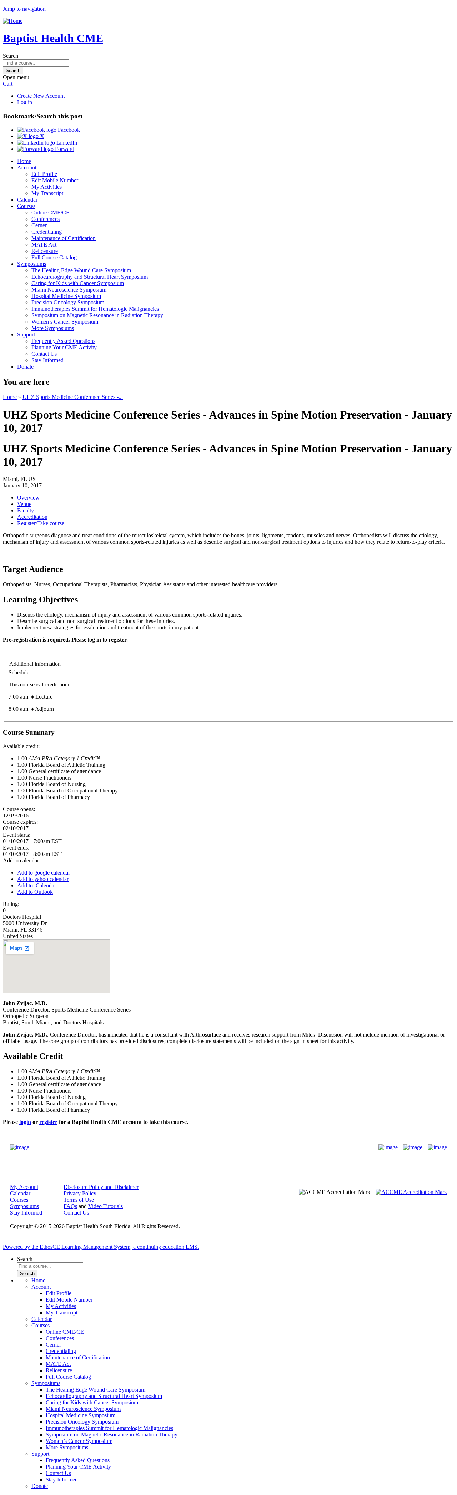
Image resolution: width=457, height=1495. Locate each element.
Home (24, 161)
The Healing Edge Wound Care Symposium (81, 270)
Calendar (27, 200)
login (25, 1122)
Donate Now (206, 1147)
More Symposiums (52, 328)
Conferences (45, 219)
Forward (64, 149)
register (48, 1122)
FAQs (70, 1206)
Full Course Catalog (54, 257)
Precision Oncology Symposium (67, 302)
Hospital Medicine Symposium (66, 296)
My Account (24, 1187)
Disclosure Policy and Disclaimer (101, 1187)
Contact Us (44, 354)
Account (26, 167)
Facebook (68, 130)
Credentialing (46, 232)
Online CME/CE (50, 212)
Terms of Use (79, 1200)
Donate (25, 367)
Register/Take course (40, 523)
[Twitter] (412, 1147)
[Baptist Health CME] (19, 1147)
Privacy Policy (80, 1193)
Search (10, 56)
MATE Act (43, 245)
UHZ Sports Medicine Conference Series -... (72, 397)
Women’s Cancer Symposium (64, 322)
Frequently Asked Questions (63, 341)
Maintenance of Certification (63, 238)
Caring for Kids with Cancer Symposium (77, 283)
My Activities (46, 187)
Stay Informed (47, 360)
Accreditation (32, 517)
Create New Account (41, 96)
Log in (24, 102)
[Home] (12, 21)
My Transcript (47, 193)
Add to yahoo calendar (43, 879)
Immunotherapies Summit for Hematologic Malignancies (95, 309)
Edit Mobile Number (54, 180)
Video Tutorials (105, 1206)
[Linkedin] (437, 1147)
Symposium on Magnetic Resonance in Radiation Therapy (97, 315)
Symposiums (31, 264)
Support (26, 334)
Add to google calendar (43, 873)
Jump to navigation (24, 9)
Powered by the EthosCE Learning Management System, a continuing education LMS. (101, 1247)
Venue (24, 504)
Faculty (25, 510)
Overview (28, 498)
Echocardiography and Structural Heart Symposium (89, 277)
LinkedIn (66, 143)
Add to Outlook (35, 892)
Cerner (39, 225)
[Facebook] (388, 1147)
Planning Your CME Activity (64, 347)
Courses (26, 206)
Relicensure (44, 251)
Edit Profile (44, 174)
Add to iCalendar (36, 885)
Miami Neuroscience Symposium (68, 290)
